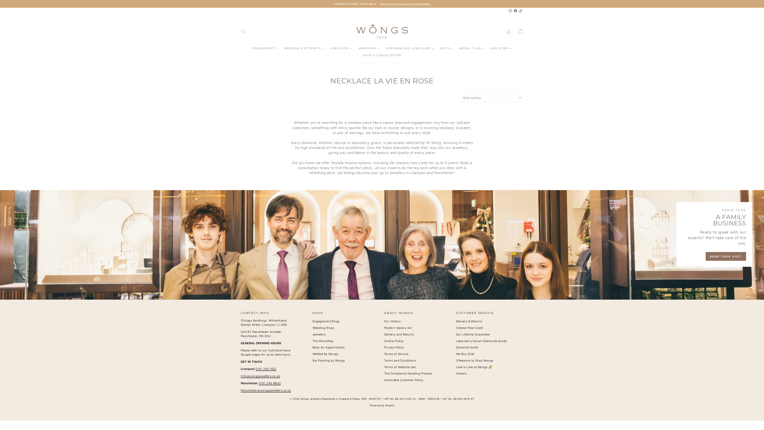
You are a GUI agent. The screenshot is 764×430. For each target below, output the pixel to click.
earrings (356, 133)
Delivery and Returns (399, 334)
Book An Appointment (329, 347)
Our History (392, 321)
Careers (461, 373)
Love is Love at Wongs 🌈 (474, 367)
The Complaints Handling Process (408, 373)
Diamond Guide (467, 347)
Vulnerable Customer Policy (403, 380)
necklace (446, 128)
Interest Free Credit (469, 327)
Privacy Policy (394, 347)
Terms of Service (396, 354)
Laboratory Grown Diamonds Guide (481, 341)
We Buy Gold (465, 354)
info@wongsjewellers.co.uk (260, 376)
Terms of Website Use (400, 367)
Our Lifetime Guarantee (473, 334)
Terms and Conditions (400, 360)
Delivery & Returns (469, 321)
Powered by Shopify (382, 405)
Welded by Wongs (325, 354)
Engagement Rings (326, 321)
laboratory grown (366, 143)
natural (340, 143)
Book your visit (726, 256)
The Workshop (323, 341)
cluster (394, 128)
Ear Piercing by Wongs (329, 360)
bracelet (463, 128)
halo (378, 128)
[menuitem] (265, 48)
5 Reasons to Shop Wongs (474, 360)
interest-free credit (412, 163)
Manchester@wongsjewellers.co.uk (266, 390)
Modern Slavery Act (398, 327)
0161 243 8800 (270, 383)
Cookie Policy (393, 341)
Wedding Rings (323, 327)
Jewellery (319, 334)
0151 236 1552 (266, 368)
